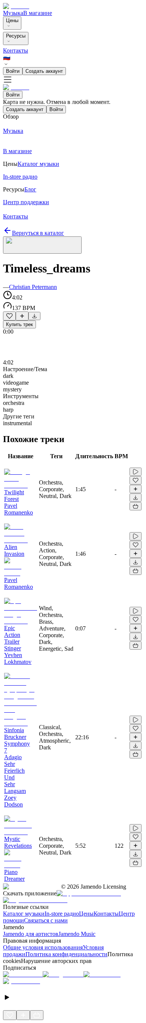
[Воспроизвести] (136, 472)
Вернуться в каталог (38, 233)
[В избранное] (9, 315)
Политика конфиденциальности (66, 954)
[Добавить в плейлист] (22, 315)
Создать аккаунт (44, 71)
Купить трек (19, 324)
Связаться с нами (46, 920)
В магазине (37, 13)
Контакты (15, 50)
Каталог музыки (24, 913)
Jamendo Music (76, 934)
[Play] (42, 245)
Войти (12, 71)
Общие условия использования (43, 947)
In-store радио (62, 913)
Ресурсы (15, 36)
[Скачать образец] (34, 316)
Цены (12, 20)
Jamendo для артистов (30, 934)
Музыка (13, 13)
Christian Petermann (33, 287)
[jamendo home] (16, 6)
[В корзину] (136, 506)
